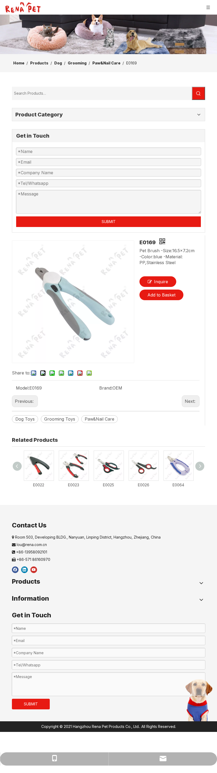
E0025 (108, 485)
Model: (22, 388)
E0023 (73, 485)
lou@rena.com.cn (29, 544)
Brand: (105, 388)
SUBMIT (109, 221)
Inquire (161, 281)
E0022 (38, 485)
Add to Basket (161, 295)
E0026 (143, 485)
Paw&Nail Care (99, 419)
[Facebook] (15, 569)
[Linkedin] (24, 569)
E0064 (178, 485)
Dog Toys (25, 419)
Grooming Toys (59, 419)
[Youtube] (33, 569)
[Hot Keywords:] (198, 93)
